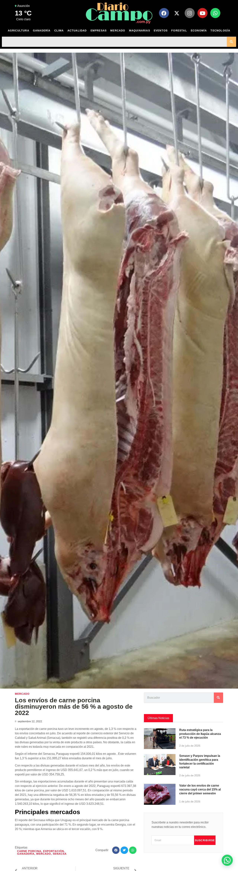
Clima (59, 30)
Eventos (161, 30)
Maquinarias (139, 30)
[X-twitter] (177, 13)
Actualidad (77, 30)
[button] (116, 850)
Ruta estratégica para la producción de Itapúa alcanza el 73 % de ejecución (200, 733)
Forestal (179, 30)
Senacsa (60, 853)
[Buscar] (231, 42)
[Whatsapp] (215, 13)
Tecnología (220, 30)
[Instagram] (190, 13)
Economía (199, 30)
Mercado (117, 30)
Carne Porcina (29, 851)
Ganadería (42, 30)
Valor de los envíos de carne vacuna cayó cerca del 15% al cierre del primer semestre (200, 789)
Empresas (99, 30)
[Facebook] (164, 13)
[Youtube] (202, 13)
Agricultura (18, 30)
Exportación (53, 851)
